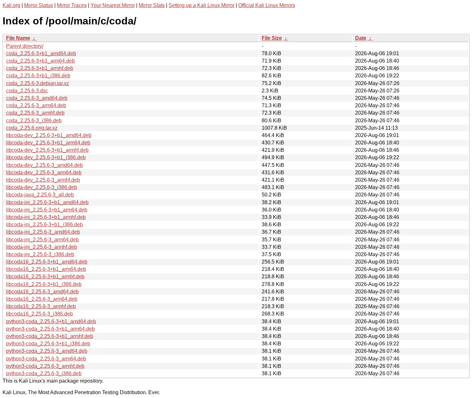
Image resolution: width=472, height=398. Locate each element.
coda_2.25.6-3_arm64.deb (36, 105)
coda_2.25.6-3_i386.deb (34, 120)
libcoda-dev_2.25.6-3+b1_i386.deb (46, 157)
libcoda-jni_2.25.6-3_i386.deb (40, 254)
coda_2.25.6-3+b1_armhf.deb (39, 68)
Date (360, 38)
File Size (272, 38)
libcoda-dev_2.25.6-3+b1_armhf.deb (47, 150)
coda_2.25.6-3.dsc (27, 90)
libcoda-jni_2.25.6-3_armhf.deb (41, 247)
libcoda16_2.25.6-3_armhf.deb (41, 306)
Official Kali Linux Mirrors (266, 5)
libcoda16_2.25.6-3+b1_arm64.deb (46, 269)
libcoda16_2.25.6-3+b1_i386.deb (44, 284)
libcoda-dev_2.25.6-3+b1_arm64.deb (48, 142)
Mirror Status (38, 5)
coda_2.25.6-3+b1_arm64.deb (40, 61)
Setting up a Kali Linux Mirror (201, 5)
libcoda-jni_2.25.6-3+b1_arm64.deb (46, 209)
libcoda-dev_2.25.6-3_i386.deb (41, 187)
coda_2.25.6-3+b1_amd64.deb (41, 53)
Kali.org (11, 5)
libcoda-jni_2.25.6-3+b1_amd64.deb (47, 202)
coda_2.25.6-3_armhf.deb (35, 113)
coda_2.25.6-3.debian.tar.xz (37, 83)
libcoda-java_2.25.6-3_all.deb (40, 194)
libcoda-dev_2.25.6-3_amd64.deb (44, 165)
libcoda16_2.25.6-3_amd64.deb (42, 291)
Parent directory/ (24, 46)
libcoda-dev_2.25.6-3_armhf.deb (43, 180)
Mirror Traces (72, 5)
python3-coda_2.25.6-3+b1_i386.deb (48, 343)
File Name (18, 38)
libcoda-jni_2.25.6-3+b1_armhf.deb (46, 217)
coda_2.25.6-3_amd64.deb (36, 98)
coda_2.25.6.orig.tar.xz (31, 128)
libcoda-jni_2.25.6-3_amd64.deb (43, 232)
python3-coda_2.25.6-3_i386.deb (44, 373)
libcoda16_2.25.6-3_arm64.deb (41, 299)
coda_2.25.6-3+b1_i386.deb (38, 75)
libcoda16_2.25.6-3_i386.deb (39, 313)
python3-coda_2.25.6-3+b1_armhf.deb (49, 336)
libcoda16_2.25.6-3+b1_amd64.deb (46, 261)
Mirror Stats (152, 5)
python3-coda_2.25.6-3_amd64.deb (46, 351)
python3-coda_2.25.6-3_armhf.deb (45, 366)
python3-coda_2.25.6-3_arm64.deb (46, 358)
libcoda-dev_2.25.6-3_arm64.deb (44, 172)
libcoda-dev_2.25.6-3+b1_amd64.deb (49, 135)
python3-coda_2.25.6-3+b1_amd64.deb (51, 321)
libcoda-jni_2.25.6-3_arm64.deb (42, 239)
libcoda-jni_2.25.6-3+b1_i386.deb (44, 224)
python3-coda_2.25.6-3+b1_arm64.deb (50, 329)
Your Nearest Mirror (113, 5)
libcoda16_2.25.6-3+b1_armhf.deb (45, 276)
